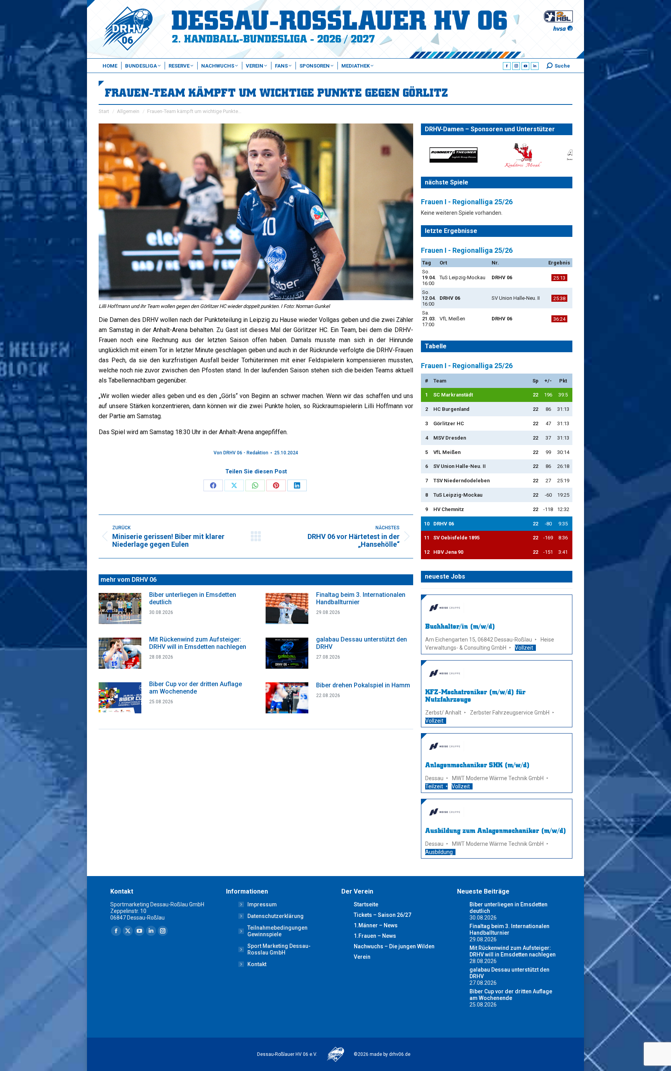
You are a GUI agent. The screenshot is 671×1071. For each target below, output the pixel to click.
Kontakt (256, 964)
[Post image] (120, 608)
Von (241, 453)
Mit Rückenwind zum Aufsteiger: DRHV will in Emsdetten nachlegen (197, 643)
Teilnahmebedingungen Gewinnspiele (277, 931)
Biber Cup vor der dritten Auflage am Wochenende (195, 687)
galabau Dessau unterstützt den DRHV (361, 643)
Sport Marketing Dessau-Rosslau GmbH (279, 949)
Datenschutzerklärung (275, 916)
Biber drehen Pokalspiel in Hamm (363, 685)
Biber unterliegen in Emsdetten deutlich (192, 598)
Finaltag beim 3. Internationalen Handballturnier (360, 598)
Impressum (262, 904)
